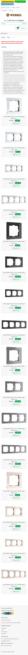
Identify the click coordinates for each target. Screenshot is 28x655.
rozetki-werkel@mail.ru (8, 643)
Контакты (11, 10)
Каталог (4, 33)
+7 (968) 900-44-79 (12, 20)
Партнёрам (4, 10)
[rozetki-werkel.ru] (14, 15)
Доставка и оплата (5, 7)
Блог (3, 630)
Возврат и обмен (15, 7)
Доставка (4, 628)
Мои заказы (4, 631)
